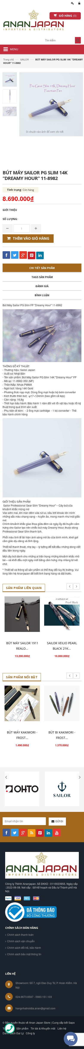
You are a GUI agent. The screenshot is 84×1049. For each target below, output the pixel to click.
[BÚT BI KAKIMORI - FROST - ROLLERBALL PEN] (61, 703)
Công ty (30, 1033)
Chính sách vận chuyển (21, 941)
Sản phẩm (22, 1028)
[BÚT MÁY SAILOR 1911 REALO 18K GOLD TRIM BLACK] (22, 614)
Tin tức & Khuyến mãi (43, 1028)
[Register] (71, 3)
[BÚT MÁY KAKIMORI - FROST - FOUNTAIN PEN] (22, 703)
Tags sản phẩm (42, 277)
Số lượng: (10, 219)
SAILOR (24, 59)
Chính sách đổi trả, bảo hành (24, 947)
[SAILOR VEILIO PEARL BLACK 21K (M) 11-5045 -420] (61, 614)
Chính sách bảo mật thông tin (24, 954)
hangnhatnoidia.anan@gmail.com (35, 1008)
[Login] (78, 3)
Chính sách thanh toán (20, 934)
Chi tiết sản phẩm (42, 268)
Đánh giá (42, 286)
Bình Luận (42, 295)
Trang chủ (8, 59)
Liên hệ (62, 1028)
